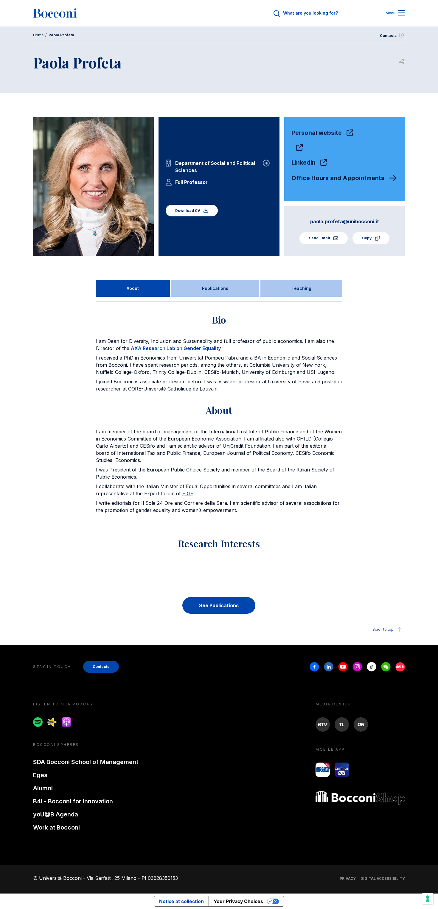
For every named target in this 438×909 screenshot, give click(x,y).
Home (38, 35)
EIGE (187, 493)
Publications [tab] (215, 288)
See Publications (219, 605)
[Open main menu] (401, 13)
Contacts (388, 35)
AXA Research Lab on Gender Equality (176, 348)
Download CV (188, 210)
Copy (367, 238)
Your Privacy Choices (238, 901)
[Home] (55, 13)
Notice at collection (181, 901)
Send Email (320, 238)
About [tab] (133, 288)
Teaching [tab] (301, 288)
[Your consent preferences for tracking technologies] (427, 898)
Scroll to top (383, 629)
